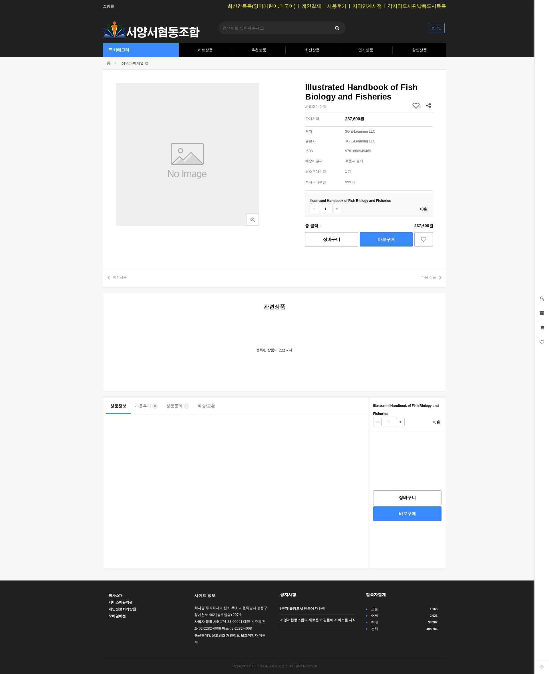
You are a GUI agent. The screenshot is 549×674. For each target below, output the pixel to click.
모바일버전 (117, 616)
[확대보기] (252, 219)
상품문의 (176, 405)
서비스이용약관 (121, 602)
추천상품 (258, 50)
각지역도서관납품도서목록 (417, 6)
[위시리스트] (423, 239)
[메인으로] (108, 63)
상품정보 (118, 405)
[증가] (337, 209)
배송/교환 (206, 405)
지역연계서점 (367, 6)
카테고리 (120, 49)
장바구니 (331, 239)
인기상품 (365, 50)
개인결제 (311, 6)
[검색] (337, 27)
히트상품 (205, 50)
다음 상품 (428, 277)
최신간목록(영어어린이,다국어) (262, 6)
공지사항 (288, 594)
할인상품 (419, 50)
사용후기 (337, 6)
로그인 (436, 28)
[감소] (314, 209)
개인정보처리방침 (122, 609)
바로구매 (386, 239)
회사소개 (115, 595)
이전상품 (120, 277)
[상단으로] (542, 667)
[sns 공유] (428, 105)
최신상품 (312, 50)
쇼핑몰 (108, 6)
